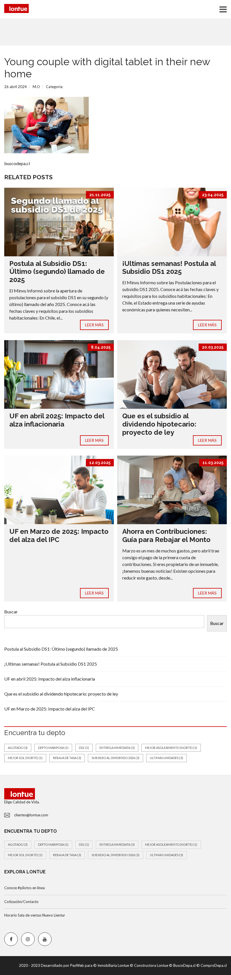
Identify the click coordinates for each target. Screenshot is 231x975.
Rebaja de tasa (67, 758)
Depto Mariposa (53, 747)
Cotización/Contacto (21, 901)
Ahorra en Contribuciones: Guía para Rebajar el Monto (166, 535)
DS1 (84, 747)
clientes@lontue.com (31, 815)
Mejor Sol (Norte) (25, 758)
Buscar (11, 611)
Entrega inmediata (117, 747)
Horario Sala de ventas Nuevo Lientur (34, 915)
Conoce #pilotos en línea (24, 888)
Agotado (18, 747)
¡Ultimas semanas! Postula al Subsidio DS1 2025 (169, 267)
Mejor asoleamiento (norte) (171, 747)
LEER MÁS (94, 324)
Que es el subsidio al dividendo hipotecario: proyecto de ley (159, 424)
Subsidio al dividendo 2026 (115, 758)
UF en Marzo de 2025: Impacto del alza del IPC (58, 535)
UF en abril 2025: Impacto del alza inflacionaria (56, 420)
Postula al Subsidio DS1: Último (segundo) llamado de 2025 (57, 271)
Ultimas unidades (166, 758)
